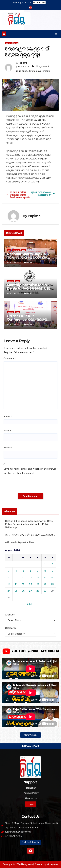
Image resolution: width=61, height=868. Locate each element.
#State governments (39, 71)
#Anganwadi (42, 66)
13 (30, 577)
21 (38, 584)
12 (23, 577)
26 (23, 590)
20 (30, 584)
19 (23, 584)
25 (16, 590)
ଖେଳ (9, 250)
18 (16, 584)
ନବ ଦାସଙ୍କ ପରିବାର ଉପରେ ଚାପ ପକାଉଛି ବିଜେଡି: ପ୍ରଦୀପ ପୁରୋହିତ (20, 195)
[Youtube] (30, 851)
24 (9, 590)
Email (7, 430)
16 (52, 577)
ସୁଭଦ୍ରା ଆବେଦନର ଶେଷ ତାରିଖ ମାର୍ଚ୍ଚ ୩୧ (41, 193)
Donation (31, 788)
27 (30, 590)
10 (9, 577)
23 (52, 584)
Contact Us (31, 798)
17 (9, 584)
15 (45, 577)
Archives (10, 614)
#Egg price (21, 71)
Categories (10, 628)
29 (45, 590)
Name (8, 416)
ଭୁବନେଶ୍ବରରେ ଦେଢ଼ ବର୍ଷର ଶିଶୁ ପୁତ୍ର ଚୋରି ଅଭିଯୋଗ (30, 534)
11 (16, 577)
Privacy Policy (31, 793)
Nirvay (30, 262)
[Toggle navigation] (56, 33)
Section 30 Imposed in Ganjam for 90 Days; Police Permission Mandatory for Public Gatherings (29, 524)
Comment (10, 358)
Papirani (23, 63)
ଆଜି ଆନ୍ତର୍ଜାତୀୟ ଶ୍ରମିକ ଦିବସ (19, 542)
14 (38, 577)
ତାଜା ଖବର (9, 43)
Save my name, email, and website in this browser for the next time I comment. (30, 470)
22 (45, 584)
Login (30, 804)
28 (37, 590)
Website (8, 447)
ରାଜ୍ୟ (16, 43)
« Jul (29, 604)
